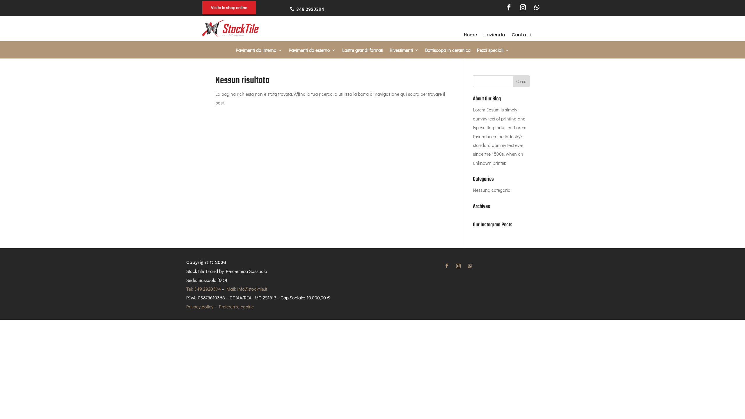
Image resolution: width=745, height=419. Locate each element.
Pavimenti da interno (256, 50)
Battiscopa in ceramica (448, 50)
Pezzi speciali (490, 50)
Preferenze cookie (236, 306)
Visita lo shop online (229, 7)
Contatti (521, 35)
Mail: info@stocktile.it (246, 289)
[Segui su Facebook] (509, 7)
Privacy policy (199, 306)
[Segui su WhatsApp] (537, 7)
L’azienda (494, 35)
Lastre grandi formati (362, 50)
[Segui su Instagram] (523, 7)
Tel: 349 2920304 (203, 289)
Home (470, 35)
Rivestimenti (401, 50)
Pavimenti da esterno (309, 50)
